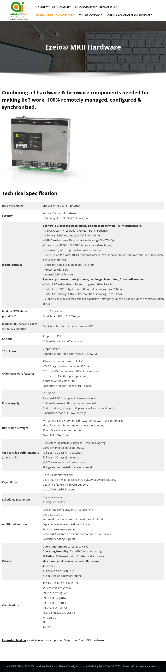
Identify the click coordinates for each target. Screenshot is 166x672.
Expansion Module (14, 640)
